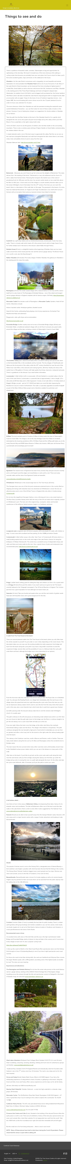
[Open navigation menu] (67, 5)
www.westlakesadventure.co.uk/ (23, 1065)
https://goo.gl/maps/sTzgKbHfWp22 (16, 945)
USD (13, 1153)
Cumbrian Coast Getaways (11, 1146)
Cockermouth (10, 493)
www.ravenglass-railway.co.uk (34, 976)
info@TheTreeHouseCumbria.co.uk (18, 1160)
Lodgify (45, 1160)
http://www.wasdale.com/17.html (30, 142)
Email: (5, 1160)
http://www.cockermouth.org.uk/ (28, 546)
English (6, 1153)
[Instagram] (66, 1153)
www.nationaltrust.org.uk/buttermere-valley (19, 811)
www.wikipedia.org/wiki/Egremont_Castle (18, 479)
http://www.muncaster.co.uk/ (14, 321)
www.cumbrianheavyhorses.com (15, 1110)
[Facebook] (64, 1153)
